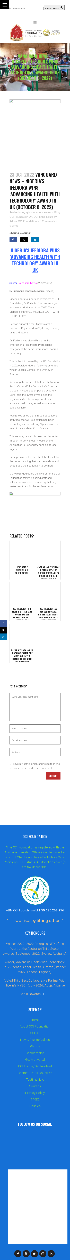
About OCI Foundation (35, 1026)
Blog (57, 212)
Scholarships (35, 1053)
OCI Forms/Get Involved (35, 1066)
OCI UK (35, 1033)
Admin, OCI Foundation (23, 221)
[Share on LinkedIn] (35, 239)
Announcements (43, 212)
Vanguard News (28, 283)
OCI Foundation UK (21, 216)
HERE (45, 994)
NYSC (35, 1099)
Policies (34, 1106)
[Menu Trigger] (4, 4)
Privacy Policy (35, 1093)
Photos (35, 1046)
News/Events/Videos (35, 1040)
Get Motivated (35, 1060)
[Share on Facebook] (13, 239)
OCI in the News (43, 216)
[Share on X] (24, 239)
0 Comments (47, 221)
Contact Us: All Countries (35, 1073)
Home (35, 1020)
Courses (35, 1086)
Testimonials (35, 1079)
